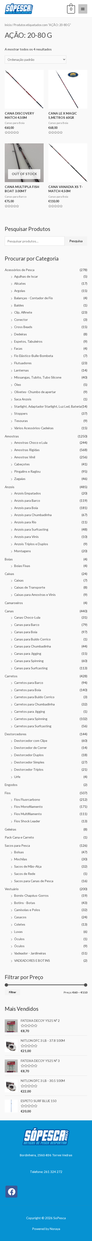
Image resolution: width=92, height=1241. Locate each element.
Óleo (17, 385)
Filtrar (12, 992)
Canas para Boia (25, 632)
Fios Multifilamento (28, 814)
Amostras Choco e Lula (30, 442)
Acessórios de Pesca (19, 270)
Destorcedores (15, 734)
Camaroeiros (14, 603)
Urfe (17, 777)
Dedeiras (20, 334)
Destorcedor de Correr (30, 748)
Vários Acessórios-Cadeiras (34, 428)
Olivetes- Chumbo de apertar (35, 392)
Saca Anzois (22, 399)
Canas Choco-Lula (27, 617)
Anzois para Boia (26, 508)
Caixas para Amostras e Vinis (35, 595)
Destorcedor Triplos (28, 769)
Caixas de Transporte (29, 587)
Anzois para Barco (27, 500)
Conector (21, 320)
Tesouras (21, 421)
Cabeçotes (22, 464)
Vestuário (12, 889)
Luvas (18, 932)
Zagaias (19, 479)
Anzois (9, 487)
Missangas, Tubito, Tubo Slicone (37, 377)
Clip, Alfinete (23, 312)
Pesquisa (76, 241)
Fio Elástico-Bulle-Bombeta (33, 356)
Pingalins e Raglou (27, 471)
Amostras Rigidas (27, 450)
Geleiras (10, 829)
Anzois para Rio (25, 522)
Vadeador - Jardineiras (30, 953)
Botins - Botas (24, 903)
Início (8, 25)
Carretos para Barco (28, 683)
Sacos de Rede (24, 874)
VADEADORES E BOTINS (32, 960)
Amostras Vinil (24, 457)
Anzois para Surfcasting (31, 529)
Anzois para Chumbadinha (33, 515)
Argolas (19, 291)
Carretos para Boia (27, 690)
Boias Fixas (22, 566)
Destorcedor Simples (29, 762)
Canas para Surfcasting (31, 668)
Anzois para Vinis (26, 537)
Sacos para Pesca (17, 845)
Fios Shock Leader (27, 821)
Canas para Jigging (27, 653)
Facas (18, 348)
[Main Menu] (82, 9)
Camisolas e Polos (27, 910)
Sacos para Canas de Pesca (33, 881)
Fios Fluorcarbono (27, 799)
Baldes (19, 305)
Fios (8, 793)
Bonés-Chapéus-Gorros (31, 895)
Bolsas (19, 852)
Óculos (19, 939)
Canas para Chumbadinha (32, 646)
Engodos (11, 785)
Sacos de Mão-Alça (28, 866)
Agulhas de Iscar (26, 276)
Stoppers (21, 413)
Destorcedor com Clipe (30, 741)
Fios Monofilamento (28, 806)
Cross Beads (23, 327)
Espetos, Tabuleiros (28, 341)
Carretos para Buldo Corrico (34, 697)
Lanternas (21, 370)
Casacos (20, 917)
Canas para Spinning (29, 661)
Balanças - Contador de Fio (33, 298)
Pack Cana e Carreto (19, 837)
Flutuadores (23, 363)
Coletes (19, 924)
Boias (9, 559)
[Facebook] (11, 1192)
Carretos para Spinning (30, 719)
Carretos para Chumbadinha (34, 704)
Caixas (9, 574)
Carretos (11, 676)
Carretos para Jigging (29, 711)
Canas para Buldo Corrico (32, 639)
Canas (9, 611)
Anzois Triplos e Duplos (31, 544)
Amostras (12, 436)
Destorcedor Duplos (29, 755)
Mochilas (20, 859)
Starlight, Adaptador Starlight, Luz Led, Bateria (47, 406)
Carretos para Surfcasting (32, 726)
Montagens (22, 551)
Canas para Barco (26, 625)
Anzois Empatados (27, 493)
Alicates (20, 283)
